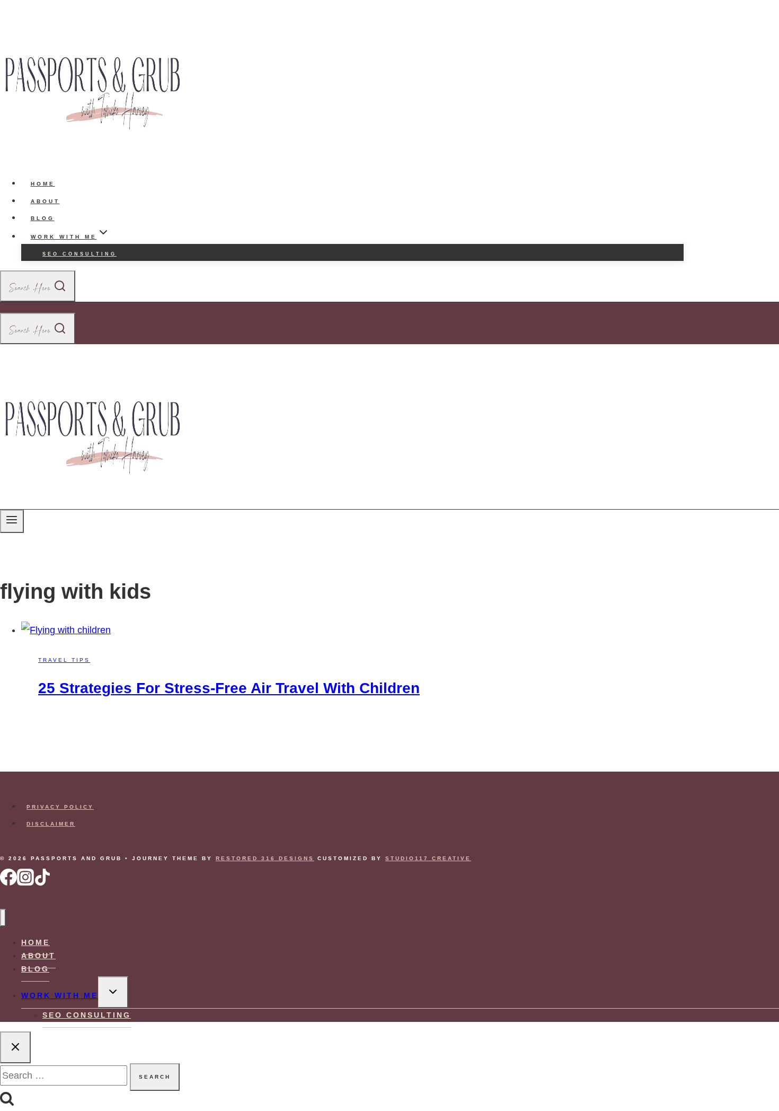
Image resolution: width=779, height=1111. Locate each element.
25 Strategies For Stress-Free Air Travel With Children (229, 688)
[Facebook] (8, 883)
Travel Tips (64, 660)
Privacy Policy (60, 807)
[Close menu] (3, 917)
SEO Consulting (79, 254)
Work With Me (59, 995)
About (45, 201)
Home (43, 184)
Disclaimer (50, 824)
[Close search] (15, 1047)
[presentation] (352, 630)
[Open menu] (12, 521)
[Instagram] (25, 883)
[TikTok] (42, 883)
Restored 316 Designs (265, 858)
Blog (43, 218)
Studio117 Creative (428, 858)
